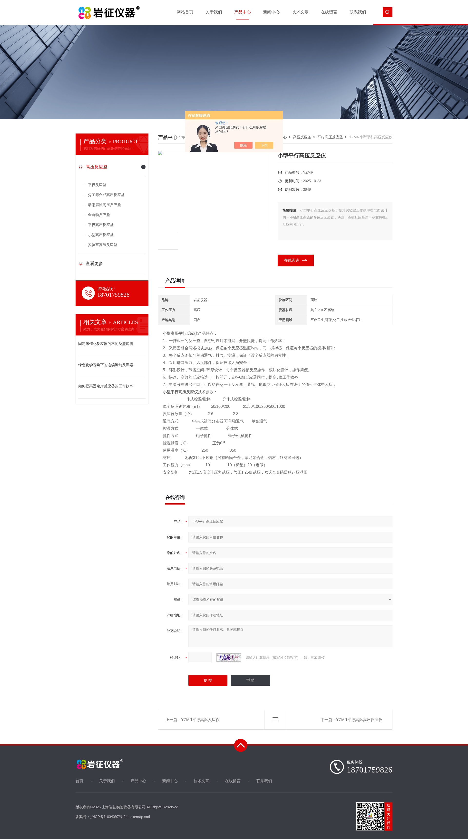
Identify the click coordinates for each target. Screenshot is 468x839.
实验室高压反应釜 (102, 245)
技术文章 (300, 12)
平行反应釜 (97, 185)
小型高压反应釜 (101, 235)
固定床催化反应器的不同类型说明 (105, 344)
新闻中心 (271, 12)
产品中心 (242, 12)
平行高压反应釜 (330, 137)
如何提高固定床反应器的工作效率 (105, 386)
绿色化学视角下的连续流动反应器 (105, 365)
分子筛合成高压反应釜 (106, 195)
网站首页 (185, 12)
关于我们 (213, 12)
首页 (79, 781)
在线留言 (329, 12)
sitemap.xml (140, 817)
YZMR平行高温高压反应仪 (359, 720)
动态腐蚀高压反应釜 (104, 205)
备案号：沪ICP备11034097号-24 (101, 817)
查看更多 (94, 263)
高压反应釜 (302, 137)
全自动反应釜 (99, 215)
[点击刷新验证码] (228, 657)
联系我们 (358, 12)
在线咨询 (292, 260)
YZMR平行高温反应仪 (200, 720)
